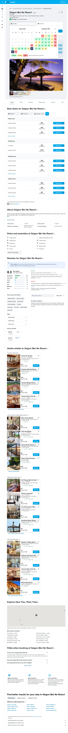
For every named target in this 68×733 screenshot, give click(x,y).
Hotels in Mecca (30, 704)
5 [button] (22, 39)
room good (16, 307)
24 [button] (15, 48)
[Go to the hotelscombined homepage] (10, 2)
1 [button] (42, 36)
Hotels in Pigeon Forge (12, 706)
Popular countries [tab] (21, 698)
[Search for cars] (2, 11)
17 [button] (15, 45)
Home (10, 8)
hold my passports (11, 304)
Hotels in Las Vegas (11, 704)
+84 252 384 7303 (13, 17)
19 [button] (22, 45)
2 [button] (12, 39)
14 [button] (28, 42)
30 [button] (12, 52)
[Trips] (2, 21)
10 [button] (15, 42)
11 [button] (19, 42)
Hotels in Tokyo (30, 710)
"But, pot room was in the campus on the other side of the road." (46, 274)
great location (20, 301)
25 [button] (19, 48)
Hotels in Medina (50, 706)
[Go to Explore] (2, 17)
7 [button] (28, 39)
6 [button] (25, 39)
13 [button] (25, 42)
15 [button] (31, 42)
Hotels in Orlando (31, 706)
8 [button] (42, 39)
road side (19, 304)
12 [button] (22, 42)
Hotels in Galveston (11, 710)
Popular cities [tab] (11, 698)
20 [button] (25, 45)
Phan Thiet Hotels (37, 8)
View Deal (36, 365)
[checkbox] (13, 333)
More (8, 216)
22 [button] (31, 45)
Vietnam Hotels (16, 8)
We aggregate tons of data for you (16, 722)
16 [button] (12, 45)
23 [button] (12, 48)
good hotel (10, 310)
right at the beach (20, 298)
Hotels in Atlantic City (32, 708)
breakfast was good (12, 301)
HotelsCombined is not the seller (15, 720)
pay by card (10, 307)
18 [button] (19, 45)
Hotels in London (50, 708)
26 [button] (22, 48)
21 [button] (28, 45)
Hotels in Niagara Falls (51, 710)
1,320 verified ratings (22, 19)
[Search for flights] (2, 6)
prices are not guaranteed (36, 716)
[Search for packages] (2, 14)
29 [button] (31, 48)
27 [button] (25, 48)
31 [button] (15, 52)
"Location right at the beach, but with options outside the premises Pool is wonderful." (46, 277)
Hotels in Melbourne (50, 704)
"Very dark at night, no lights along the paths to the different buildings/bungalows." (43, 289)
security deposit (23, 307)
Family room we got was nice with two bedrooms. (43, 272)
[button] (2, 2)
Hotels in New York (11, 708)
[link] (16, 409)
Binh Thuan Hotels (26, 8)
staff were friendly (11, 298)
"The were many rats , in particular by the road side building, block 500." (48, 283)
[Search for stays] (2, 9)
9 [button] (12, 42)
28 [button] (28, 48)
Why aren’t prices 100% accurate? (16, 725)
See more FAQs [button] (27, 665)
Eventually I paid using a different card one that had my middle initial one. (47, 286)
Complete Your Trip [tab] (32, 698)
